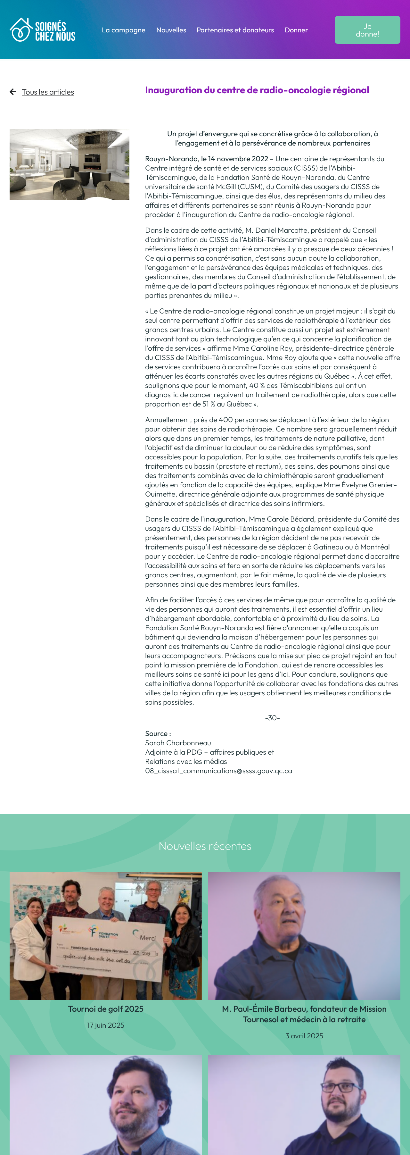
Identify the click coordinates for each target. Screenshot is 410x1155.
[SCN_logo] (42, 21)
